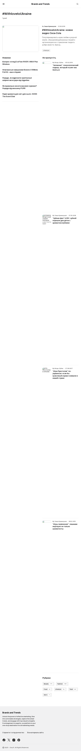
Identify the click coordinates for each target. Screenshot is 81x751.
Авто (47, 695)
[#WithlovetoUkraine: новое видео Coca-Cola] (20, 39)
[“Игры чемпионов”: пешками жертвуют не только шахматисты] (46, 595)
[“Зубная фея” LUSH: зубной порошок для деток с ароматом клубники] (46, 289)
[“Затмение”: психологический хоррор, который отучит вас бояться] (46, 136)
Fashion (61, 684)
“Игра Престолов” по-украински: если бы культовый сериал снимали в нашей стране (65, 374)
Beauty (48, 684)
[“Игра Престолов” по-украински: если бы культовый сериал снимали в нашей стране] (46, 442)
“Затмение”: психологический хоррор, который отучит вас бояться (65, 67)
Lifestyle (46, 50)
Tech (73, 689)
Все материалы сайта (35, 732)
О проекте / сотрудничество (13, 732)
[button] (3, 4)
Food (47, 689)
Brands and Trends (40, 4)
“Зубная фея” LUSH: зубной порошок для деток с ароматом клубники (64, 220)
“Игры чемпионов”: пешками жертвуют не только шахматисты (65, 526)
